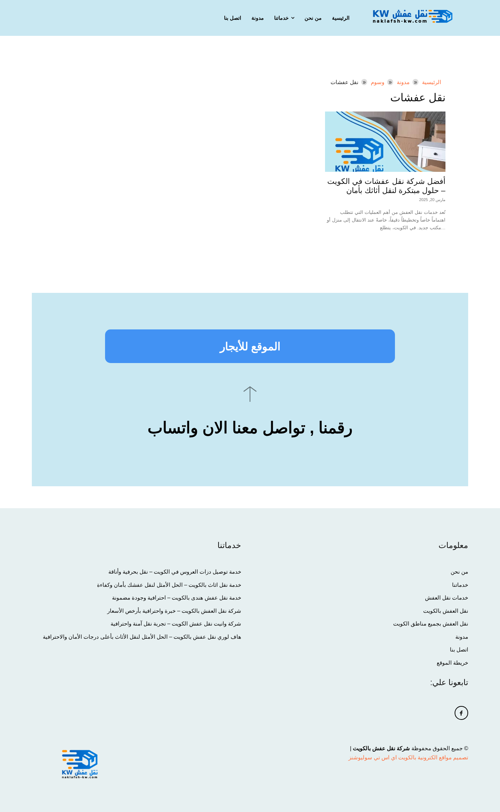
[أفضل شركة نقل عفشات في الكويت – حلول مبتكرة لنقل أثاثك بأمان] (385, 142)
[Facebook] (462, 713)
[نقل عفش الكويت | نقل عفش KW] (412, 16)
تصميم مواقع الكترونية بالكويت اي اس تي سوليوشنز (408, 757)
